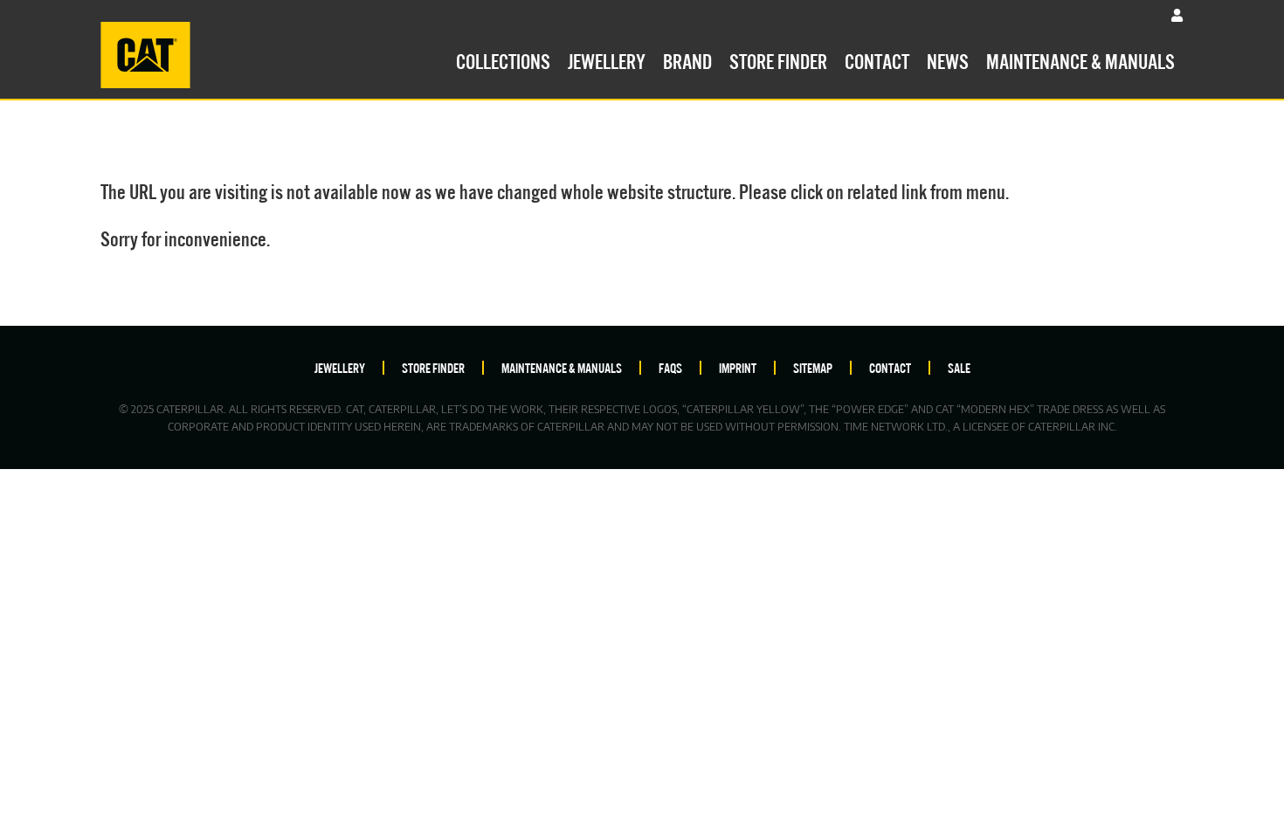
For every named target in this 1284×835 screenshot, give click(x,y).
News (948, 59)
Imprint (737, 367)
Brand (687, 59)
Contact (877, 59)
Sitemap (812, 367)
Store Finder (778, 59)
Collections (503, 59)
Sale (959, 367)
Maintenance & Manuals (1080, 59)
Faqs (670, 367)
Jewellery (606, 59)
